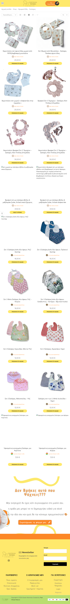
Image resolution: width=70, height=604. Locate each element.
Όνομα (46, 548)
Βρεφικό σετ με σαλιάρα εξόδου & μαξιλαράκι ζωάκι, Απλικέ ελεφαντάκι (52, 201)
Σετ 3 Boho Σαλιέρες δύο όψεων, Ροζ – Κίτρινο (17, 300)
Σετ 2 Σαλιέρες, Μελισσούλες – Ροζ (17, 398)
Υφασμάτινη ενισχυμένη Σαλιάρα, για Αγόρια (52, 449)
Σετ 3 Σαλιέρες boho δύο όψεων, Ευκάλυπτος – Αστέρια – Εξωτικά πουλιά (52, 300)
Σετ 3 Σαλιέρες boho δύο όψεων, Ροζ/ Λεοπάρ (17, 250)
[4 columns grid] (29, 15)
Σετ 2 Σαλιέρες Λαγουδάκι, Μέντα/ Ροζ (17, 349)
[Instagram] (9, 560)
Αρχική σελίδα (6, 9)
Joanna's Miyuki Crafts (18, 454)
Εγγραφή (55, 564)
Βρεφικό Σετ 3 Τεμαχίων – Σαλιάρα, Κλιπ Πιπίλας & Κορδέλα (52, 102)
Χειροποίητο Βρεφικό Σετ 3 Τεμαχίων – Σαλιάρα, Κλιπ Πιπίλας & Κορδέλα (17, 151)
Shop (15, 9)
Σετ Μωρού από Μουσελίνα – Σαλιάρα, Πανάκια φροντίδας (52, 52)
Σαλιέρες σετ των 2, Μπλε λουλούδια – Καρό (52, 399)
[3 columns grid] (24, 15)
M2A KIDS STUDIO (18, 56)
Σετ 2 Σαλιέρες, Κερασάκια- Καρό (52, 349)
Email (45, 555)
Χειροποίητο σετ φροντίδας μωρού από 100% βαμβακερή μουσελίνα (17, 52)
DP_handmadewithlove (18, 255)
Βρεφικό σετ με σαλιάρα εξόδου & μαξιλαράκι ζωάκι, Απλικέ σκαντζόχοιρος (17, 201)
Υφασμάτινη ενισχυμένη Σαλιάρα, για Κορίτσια (17, 449)
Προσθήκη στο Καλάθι (17, 464)
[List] (33, 15)
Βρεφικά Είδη (23, 9)
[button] (2, 3)
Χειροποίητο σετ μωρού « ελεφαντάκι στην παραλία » (17, 102)
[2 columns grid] (20, 15)
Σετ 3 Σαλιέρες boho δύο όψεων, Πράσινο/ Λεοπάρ (52, 250)
